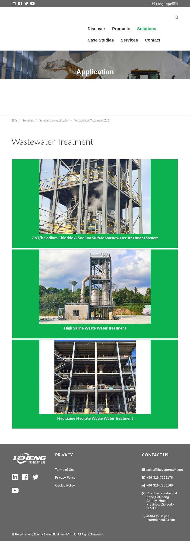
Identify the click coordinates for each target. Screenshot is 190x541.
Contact (152, 40)
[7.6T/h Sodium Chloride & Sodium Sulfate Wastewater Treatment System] (95, 196)
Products (121, 29)
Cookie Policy (65, 485)
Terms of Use (65, 469)
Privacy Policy (65, 477)
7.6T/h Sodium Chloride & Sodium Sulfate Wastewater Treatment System (95, 238)
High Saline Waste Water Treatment (95, 328)
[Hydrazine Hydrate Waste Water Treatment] (95, 376)
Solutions (146, 29)
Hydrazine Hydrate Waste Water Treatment (95, 418)
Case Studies (101, 40)
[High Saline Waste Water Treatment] (95, 286)
